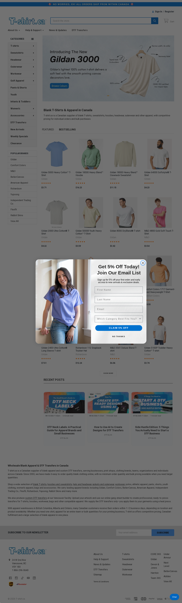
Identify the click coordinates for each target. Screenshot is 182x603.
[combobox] (118, 319)
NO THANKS (118, 337)
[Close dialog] (143, 263)
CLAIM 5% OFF (119, 328)
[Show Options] (140, 319)
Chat (174, 597)
